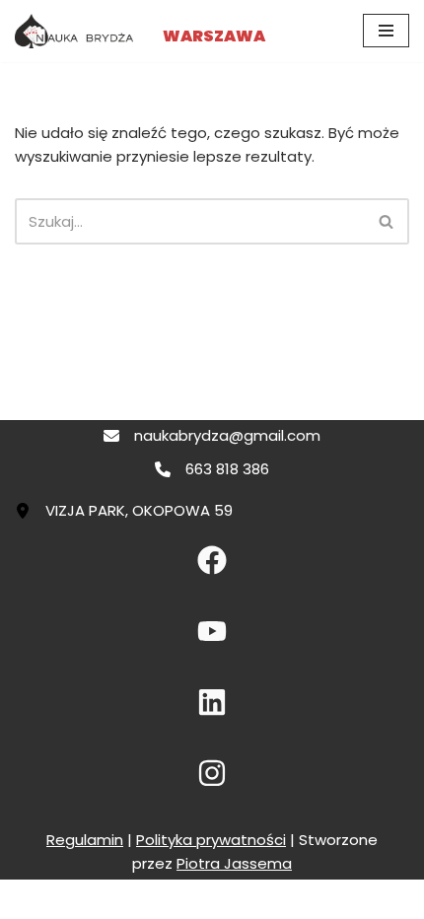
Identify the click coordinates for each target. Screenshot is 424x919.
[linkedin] (212, 702)
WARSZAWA (214, 36)
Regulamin (84, 839)
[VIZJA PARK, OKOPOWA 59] (124, 511)
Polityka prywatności (211, 839)
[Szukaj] (387, 221)
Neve (121, 898)
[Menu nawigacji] (386, 30)
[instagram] (212, 773)
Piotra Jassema (234, 863)
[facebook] (212, 560)
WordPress (283, 898)
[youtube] (212, 631)
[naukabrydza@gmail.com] (212, 436)
